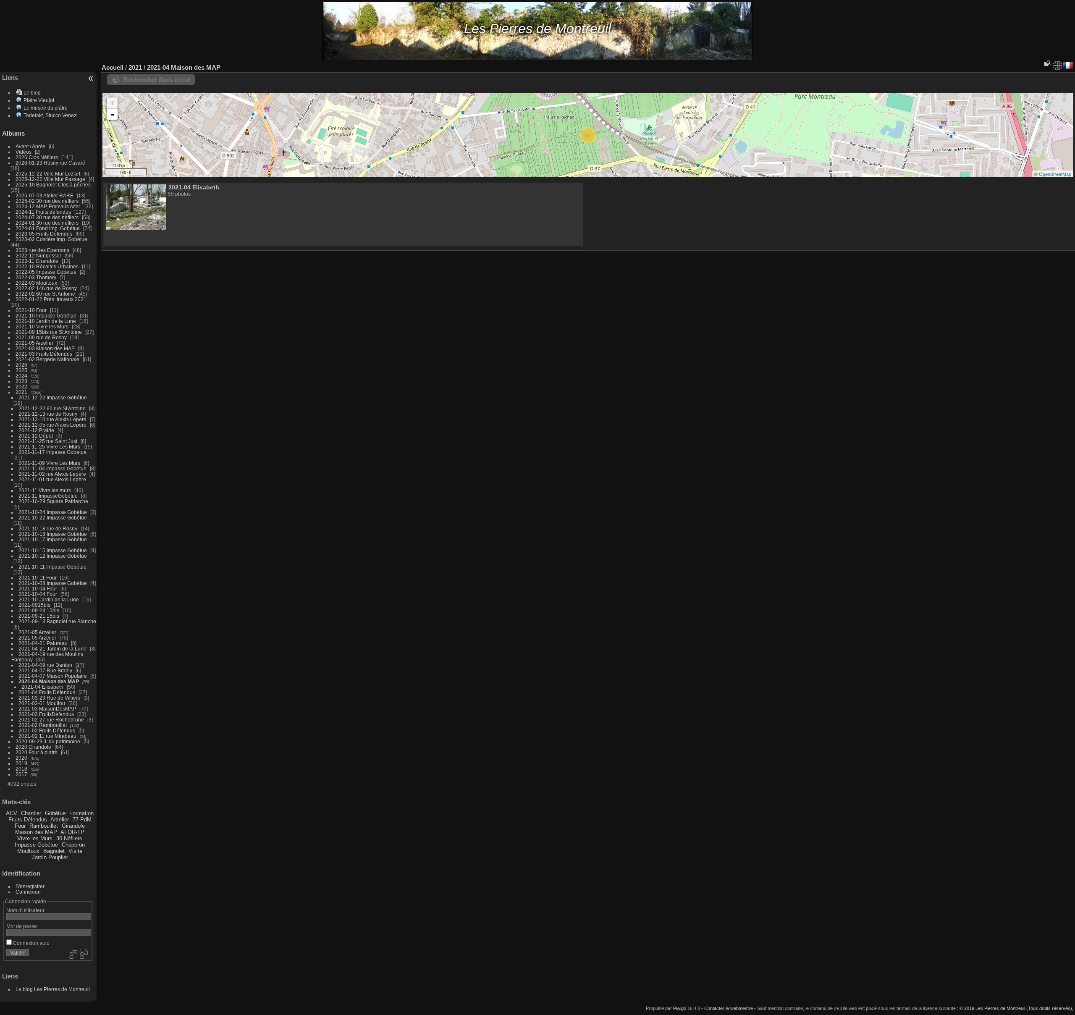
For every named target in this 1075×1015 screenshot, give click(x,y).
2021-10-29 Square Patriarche (53, 501)
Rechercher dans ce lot (157, 79)
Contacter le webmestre (728, 1008)
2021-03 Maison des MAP (45, 348)
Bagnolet (54, 851)
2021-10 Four (31, 310)
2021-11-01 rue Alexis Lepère (52, 479)
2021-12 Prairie (36, 430)
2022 (21, 386)
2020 (21, 758)
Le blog (32, 92)
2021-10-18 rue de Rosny (47, 528)
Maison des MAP (36, 832)
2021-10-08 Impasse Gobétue (52, 583)
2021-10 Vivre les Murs (42, 326)
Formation (81, 813)
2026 (21, 364)
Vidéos (23, 152)
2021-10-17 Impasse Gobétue (52, 539)
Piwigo (679, 1008)
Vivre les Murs (34, 838)
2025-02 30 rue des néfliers (47, 201)
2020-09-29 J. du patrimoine (48, 741)
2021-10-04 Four (37, 588)
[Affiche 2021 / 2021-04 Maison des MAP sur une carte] (1057, 65)
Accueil (112, 67)
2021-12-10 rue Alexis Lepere (52, 419)
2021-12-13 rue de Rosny (47, 414)
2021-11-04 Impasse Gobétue (52, 468)
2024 (21, 375)
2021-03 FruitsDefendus (46, 714)
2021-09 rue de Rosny (41, 337)
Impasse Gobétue (36, 845)
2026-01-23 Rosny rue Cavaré (50, 162)
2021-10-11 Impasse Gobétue (52, 566)
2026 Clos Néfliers (37, 157)
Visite (75, 851)
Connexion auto (31, 943)
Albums (13, 133)
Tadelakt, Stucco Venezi (51, 115)
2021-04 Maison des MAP (48, 681)
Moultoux (28, 851)
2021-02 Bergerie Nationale (47, 359)
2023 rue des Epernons (42, 250)
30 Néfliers (69, 838)
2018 (21, 768)
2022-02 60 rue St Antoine (45, 293)
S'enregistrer (30, 886)
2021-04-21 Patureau (43, 643)
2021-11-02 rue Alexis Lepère (52, 474)
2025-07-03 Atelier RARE (44, 195)
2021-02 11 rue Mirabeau (47, 736)
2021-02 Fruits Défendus (46, 730)
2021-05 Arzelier (34, 343)
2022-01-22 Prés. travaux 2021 (51, 299)
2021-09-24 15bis (38, 610)
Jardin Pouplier (50, 857)
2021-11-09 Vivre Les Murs (49, 463)
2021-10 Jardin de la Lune (46, 321)
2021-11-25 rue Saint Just (47, 441)
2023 (21, 381)
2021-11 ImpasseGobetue (48, 495)
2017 (21, 774)
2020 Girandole (33, 747)
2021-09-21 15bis (38, 616)
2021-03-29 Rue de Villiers (49, 697)
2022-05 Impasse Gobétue (46, 272)
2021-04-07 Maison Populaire (52, 676)
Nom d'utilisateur (25, 910)
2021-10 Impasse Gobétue (46, 315)
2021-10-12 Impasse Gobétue (52, 556)
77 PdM (82, 819)
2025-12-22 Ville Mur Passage (50, 179)
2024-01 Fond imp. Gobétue (48, 228)
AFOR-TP (72, 832)
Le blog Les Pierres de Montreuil (53, 989)
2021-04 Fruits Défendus (46, 692)
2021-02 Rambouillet (42, 725)
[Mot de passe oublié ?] (83, 954)
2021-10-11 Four (37, 577)
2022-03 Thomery (36, 277)
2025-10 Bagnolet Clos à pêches (53, 184)
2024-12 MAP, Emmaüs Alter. (48, 206)
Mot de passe (21, 926)
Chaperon (73, 845)
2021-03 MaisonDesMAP (47, 708)
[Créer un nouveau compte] (72, 954)
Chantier (31, 813)
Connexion (28, 891)
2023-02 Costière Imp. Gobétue (51, 239)
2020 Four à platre (37, 752)
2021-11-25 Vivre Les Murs (49, 446)
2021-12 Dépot (35, 435)
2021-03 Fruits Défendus (44, 354)
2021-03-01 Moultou (41, 703)
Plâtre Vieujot (39, 100)
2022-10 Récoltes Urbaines (47, 266)
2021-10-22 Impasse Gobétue (52, 517)
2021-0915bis (34, 605)
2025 (21, 370)
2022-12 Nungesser (38, 255)
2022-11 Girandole (37, 261)
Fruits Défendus (27, 819)
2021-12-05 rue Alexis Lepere (52, 425)
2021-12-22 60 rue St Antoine (52, 408)
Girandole (73, 826)
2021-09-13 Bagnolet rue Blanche (57, 621)
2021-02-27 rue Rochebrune (51, 719)
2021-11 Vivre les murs (44, 490)
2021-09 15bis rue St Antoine (49, 332)
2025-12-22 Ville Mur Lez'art (48, 173)
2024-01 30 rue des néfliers (48, 223)
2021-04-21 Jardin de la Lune (52, 648)
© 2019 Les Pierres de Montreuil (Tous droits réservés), (1016, 1008)
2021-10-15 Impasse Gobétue (52, 550)
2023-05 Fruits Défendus (44, 233)
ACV (11, 813)
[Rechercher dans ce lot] (1046, 63)
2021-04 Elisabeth (42, 687)
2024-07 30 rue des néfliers (47, 217)
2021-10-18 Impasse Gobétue (52, 534)
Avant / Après (30, 146)
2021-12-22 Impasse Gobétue (52, 397)
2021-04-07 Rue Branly (45, 670)
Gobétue (55, 813)
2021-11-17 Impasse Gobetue (52, 452)
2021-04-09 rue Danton (45, 665)
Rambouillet (43, 826)
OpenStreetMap (1055, 173)
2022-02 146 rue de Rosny (46, 288)
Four (20, 826)
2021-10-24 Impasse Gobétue (52, 512)
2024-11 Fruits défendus (43, 212)
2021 (21, 392)
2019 (21, 763)
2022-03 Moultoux (36, 283)
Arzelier (59, 819)
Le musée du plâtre (46, 107)
